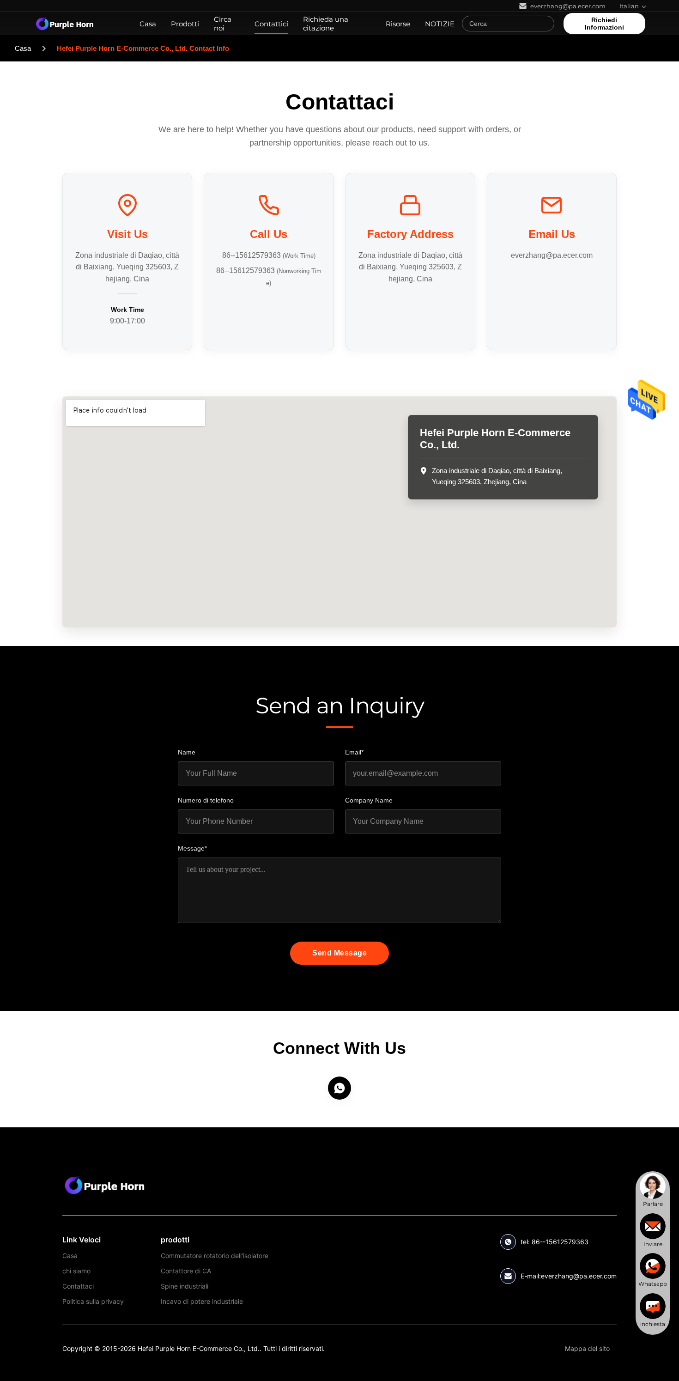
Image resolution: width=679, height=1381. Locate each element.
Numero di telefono (206, 800)
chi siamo (76, 1271)
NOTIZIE (440, 23)
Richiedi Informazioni (604, 23)
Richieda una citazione (325, 23)
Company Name (369, 800)
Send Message (339, 953)
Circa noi (222, 23)
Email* (354, 752)
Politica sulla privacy (93, 1301)
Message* (192, 848)
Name (186, 752)
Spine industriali (184, 1286)
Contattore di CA (186, 1271)
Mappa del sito (587, 1348)
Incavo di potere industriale (202, 1301)
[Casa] (64, 23)
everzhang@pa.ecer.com (552, 255)
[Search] (545, 23)
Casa (147, 23)
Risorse (398, 23)
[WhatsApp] (339, 1088)
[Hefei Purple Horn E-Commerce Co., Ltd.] (104, 1185)
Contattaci (78, 1286)
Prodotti (185, 23)
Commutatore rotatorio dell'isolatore (214, 1255)
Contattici (271, 23)
